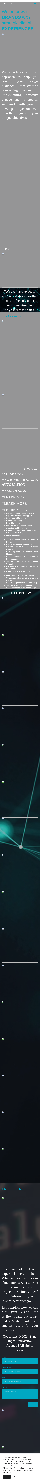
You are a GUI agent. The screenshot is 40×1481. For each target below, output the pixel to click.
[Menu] (35, 3)
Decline (16, 1477)
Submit (33, 1405)
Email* (4, 1377)
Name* (4, 1357)
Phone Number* (7, 1367)
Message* (5, 1387)
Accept (6, 1477)
